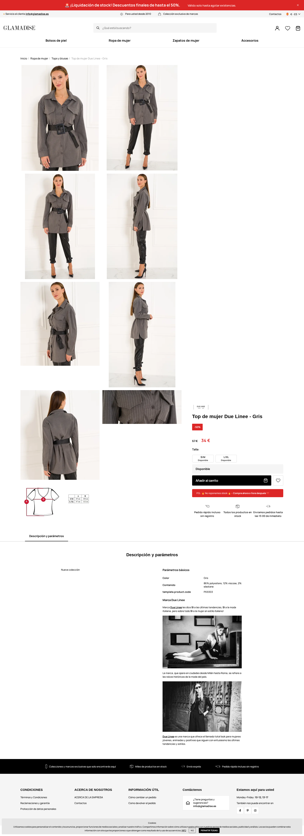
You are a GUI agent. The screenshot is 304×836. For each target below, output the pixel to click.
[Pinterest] (247, 810)
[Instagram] (255, 810)
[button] (298, 5)
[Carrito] (298, 28)
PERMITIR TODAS (209, 830)
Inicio (23, 58)
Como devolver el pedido (142, 803)
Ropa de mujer (39, 58)
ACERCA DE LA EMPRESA (88, 797)
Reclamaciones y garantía (35, 803)
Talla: (195, 449)
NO (192, 830)
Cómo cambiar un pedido (142, 797)
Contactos (275, 14)
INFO (184, 830)
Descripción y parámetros (46, 536)
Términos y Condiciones (33, 797)
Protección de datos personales (38, 809)
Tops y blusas (60, 58)
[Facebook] (240, 810)
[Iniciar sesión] (277, 28)
